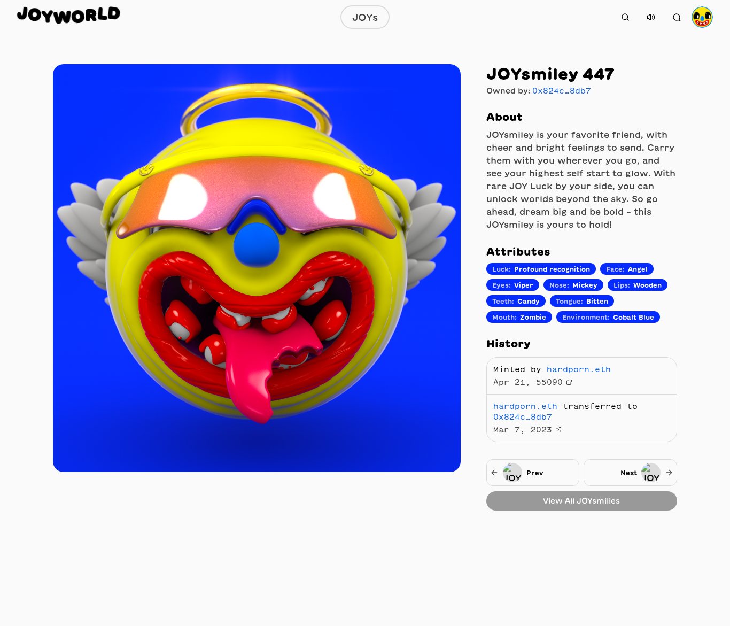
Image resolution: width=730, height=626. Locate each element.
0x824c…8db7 (561, 91)
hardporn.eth (579, 369)
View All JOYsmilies (581, 501)
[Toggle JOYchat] (676, 17)
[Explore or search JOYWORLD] (625, 17)
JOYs (365, 17)
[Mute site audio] (651, 17)
